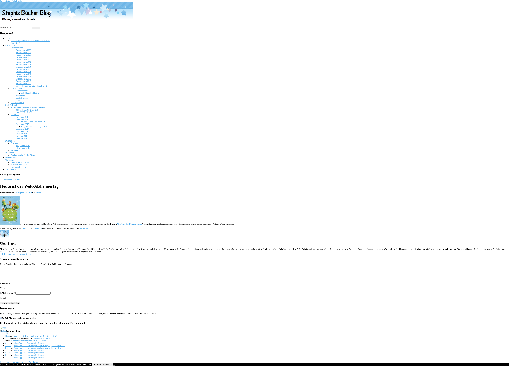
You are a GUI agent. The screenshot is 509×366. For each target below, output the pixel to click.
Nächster (17, 180)
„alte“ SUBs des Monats (26, 112)
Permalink (84, 228)
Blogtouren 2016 (23, 148)
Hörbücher (20, 95)
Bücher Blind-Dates (19, 165)
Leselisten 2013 (22, 131)
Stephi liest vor (11, 169)
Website (3, 298)
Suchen (3, 28)
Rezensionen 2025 (23, 50)
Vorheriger (6, 180)
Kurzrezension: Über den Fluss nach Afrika (29, 341)
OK (94, 365)
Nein (99, 365)
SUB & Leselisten (13, 105)
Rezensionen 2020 (23, 62)
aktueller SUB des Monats (27, 110)
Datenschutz (10, 157)
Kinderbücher (21, 91)
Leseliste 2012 (22, 134)
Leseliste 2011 (22, 136)
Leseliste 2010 (22, 138)
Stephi (38, 193)
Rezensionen (10, 45)
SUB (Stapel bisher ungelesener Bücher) (28, 107)
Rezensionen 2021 (23, 60)
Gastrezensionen (17, 103)
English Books (22, 98)
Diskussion (10, 141)
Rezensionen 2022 (23, 57)
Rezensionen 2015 (23, 74)
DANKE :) (15, 43)
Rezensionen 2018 (23, 67)
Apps (18, 100)
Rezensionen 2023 (23, 55)
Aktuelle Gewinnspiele (20, 162)
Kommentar (6, 283)
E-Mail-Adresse (7, 293)
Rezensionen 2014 (23, 76)
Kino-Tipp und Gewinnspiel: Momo (29, 343)
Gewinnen (9, 160)
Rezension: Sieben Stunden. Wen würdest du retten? (35, 336)
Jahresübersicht (17, 48)
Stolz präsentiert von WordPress (24, 362)
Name (3, 288)
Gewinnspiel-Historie (19, 167)
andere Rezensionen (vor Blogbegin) (31, 86)
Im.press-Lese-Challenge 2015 (34, 126)
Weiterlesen (107, 365)
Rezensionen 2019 (23, 64)
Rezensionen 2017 (23, 69)
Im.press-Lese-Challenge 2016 (34, 122)
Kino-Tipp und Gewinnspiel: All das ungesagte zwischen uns (39, 345)
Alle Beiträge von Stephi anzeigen (15, 254)
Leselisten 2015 (22, 124)
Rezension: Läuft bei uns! (44, 338)
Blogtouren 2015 (23, 145)
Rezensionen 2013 (23, 79)
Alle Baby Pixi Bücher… (31, 93)
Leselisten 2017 (22, 117)
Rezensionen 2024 (23, 52)
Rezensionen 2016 (23, 71)
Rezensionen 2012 (23, 81)
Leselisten (15, 114)
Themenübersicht (18, 88)
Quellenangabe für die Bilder (23, 155)
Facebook (15, 150)
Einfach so (37, 228)
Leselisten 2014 (22, 129)
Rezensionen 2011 (23, 83)
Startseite (9, 38)
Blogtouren (15, 143)
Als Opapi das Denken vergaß (129, 224)
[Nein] (114, 365)
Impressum (9, 153)
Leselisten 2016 (22, 119)
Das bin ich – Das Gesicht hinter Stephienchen (30, 40)
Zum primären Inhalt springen (12, 1)
